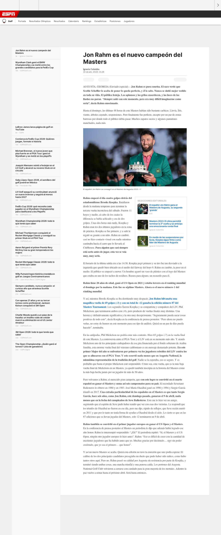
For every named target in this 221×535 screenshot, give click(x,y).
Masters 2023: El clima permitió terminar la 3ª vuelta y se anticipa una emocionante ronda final (165, 224)
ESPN (8, 14)
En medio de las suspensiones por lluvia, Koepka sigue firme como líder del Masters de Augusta (166, 240)
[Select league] (10, 5)
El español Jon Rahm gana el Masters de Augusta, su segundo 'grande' (165, 207)
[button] (210, 14)
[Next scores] (218, 5)
